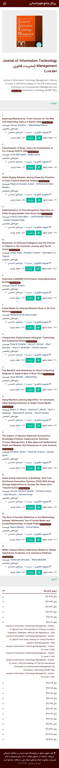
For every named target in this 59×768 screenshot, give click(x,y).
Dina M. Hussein (39, 347)
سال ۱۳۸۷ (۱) (51, 739)
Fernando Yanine (18, 452)
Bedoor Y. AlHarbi (18, 409)
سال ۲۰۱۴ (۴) (51, 708)
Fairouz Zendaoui (18, 125)
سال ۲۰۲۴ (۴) (51, 601)
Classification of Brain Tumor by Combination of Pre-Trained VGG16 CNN (27, 149)
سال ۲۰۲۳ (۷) (51, 606)
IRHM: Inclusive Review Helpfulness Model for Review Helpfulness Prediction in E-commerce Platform (29, 553)
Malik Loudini (34, 154)
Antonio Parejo (26, 494)
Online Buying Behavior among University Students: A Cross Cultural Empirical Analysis (28, 179)
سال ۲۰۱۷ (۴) (51, 693)
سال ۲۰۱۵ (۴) (51, 703)
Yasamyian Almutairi (20, 559)
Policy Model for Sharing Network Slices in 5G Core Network (28, 310)
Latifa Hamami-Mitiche (41, 216)
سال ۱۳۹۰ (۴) (51, 724)
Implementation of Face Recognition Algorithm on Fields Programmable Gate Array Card (28, 212)
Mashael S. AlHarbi (37, 409)
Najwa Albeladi (17, 527)
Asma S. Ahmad (35, 344)
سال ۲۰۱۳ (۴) (51, 713)
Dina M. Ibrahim (17, 285)
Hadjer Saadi (16, 252)
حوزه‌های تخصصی (15, 132)
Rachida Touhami (32, 252)
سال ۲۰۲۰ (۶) (51, 622)
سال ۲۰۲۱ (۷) (51, 617)
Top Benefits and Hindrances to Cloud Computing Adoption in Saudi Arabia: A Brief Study (28, 372)
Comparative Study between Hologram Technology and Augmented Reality (28, 339)
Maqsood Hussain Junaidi (22, 184)
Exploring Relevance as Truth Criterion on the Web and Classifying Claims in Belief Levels (28, 120)
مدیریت (28, 132)
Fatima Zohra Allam (19, 216)
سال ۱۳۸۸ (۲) (51, 734)
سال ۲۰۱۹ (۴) (51, 683)
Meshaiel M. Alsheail (22, 413)
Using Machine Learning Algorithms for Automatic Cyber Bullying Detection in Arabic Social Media (28, 402)
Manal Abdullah (39, 559)
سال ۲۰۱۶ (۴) (51, 698)
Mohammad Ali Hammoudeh (23, 315)
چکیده (30, 137)
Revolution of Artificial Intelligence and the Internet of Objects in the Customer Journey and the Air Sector (28, 246)
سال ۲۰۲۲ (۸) (51, 611)
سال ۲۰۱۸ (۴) (51, 688)
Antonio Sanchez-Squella (22, 491)
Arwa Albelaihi (16, 377)
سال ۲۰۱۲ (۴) (51, 718)
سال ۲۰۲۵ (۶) (51, 596)
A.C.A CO (22, 763)
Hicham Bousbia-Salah (14, 220)
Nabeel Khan (31, 377)
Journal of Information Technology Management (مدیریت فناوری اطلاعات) (29, 66)
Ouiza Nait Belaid (18, 154)
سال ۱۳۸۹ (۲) (51, 729)
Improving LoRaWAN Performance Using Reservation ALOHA (29, 280)
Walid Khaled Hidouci (38, 125)
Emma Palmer (32, 527)
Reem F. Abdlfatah (21, 347)
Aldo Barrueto (10, 494)
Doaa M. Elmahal (18, 344)
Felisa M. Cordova (36, 452)
